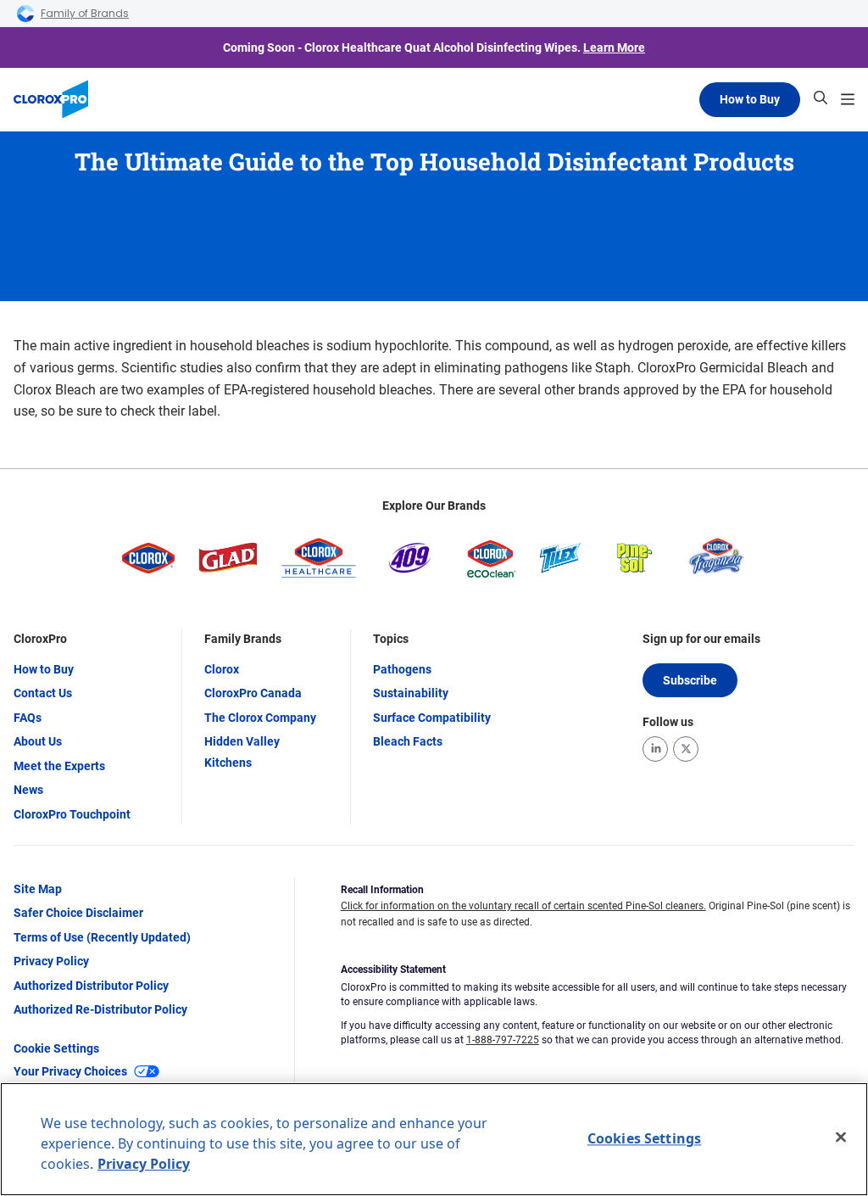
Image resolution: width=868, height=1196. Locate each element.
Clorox (221, 669)
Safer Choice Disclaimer (78, 912)
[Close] (841, 1137)
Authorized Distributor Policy (91, 985)
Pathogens (402, 669)
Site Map (38, 889)
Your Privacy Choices (70, 1071)
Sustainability (410, 693)
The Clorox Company (260, 717)
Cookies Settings (644, 1138)
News (28, 789)
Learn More (614, 47)
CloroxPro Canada (253, 693)
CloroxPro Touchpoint (72, 814)
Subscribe (690, 680)
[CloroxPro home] (51, 99)
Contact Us (43, 693)
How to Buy (750, 99)
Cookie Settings (56, 1048)
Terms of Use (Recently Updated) (102, 937)
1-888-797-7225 (502, 1040)
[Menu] (847, 99)
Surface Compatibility (432, 717)
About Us (38, 741)
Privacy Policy (51, 961)
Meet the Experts (59, 766)
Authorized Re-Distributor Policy (100, 1009)
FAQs (28, 717)
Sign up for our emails (701, 639)
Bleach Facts (407, 741)
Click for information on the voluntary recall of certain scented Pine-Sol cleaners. (523, 906)
